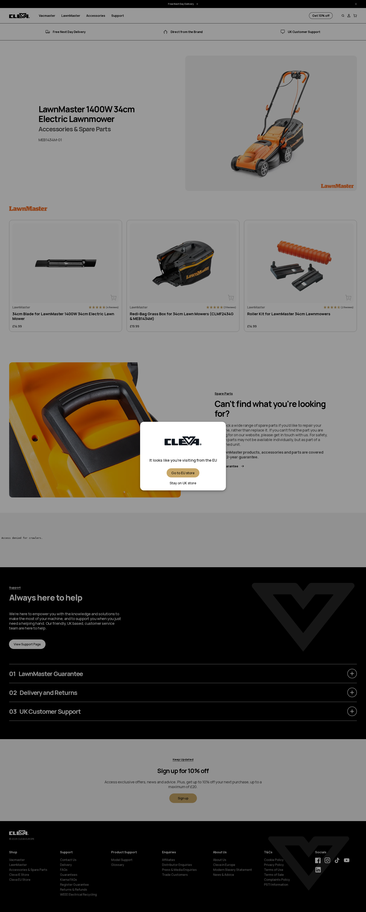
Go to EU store (183, 473)
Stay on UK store (183, 483)
